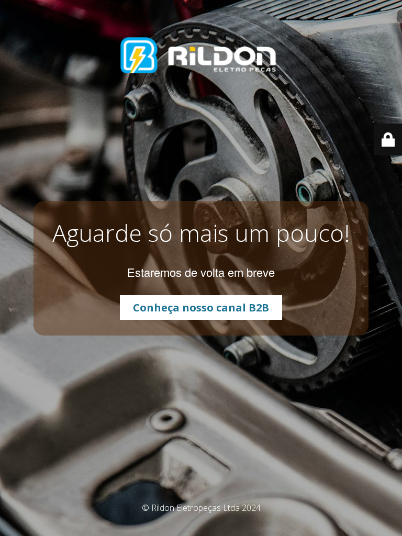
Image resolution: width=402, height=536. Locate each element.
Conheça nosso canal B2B (201, 307)
